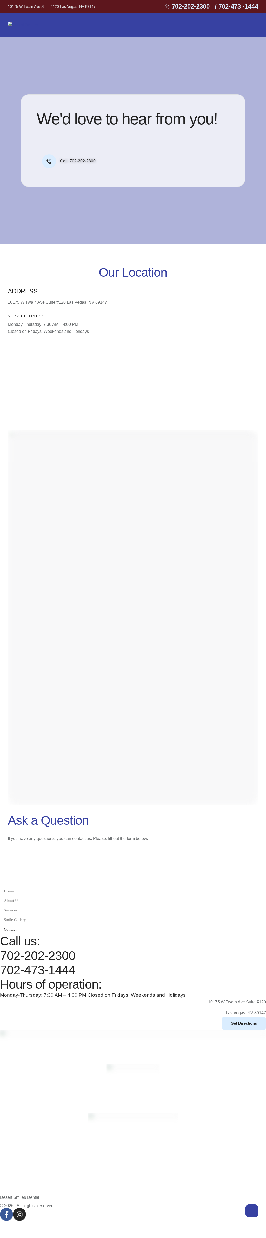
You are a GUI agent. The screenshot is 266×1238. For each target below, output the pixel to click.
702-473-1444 (37, 970)
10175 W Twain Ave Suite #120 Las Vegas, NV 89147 (52, 6)
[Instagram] (19, 1214)
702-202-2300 (37, 956)
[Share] (47, 1225)
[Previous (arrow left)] (9, 1234)
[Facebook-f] (6, 1214)
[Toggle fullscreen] (28, 1225)
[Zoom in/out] (9, 1225)
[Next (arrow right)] (28, 1234)
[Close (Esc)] (67, 1225)
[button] (187, 6)
